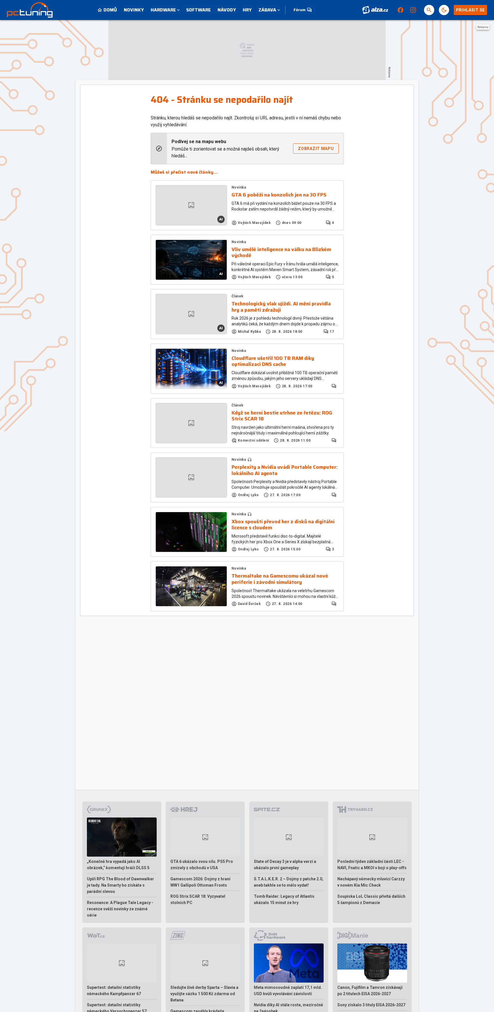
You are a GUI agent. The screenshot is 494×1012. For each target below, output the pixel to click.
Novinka (239, 187)
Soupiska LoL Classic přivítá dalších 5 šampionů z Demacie (371, 899)
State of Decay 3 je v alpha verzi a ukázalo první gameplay (285, 864)
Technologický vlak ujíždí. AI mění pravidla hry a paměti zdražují (281, 307)
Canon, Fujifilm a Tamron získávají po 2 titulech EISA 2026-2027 (370, 990)
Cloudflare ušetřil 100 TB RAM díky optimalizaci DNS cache (273, 361)
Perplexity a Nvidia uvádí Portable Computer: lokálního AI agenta (285, 470)
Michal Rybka (249, 332)
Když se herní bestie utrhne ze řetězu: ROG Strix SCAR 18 (282, 416)
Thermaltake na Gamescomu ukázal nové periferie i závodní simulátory (280, 579)
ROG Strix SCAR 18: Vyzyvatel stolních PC (197, 899)
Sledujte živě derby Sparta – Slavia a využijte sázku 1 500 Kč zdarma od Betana (204, 993)
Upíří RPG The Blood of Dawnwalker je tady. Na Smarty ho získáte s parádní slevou (120, 885)
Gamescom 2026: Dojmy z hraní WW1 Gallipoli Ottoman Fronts (200, 882)
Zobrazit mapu (316, 148)
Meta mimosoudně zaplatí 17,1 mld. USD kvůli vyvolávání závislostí (288, 990)
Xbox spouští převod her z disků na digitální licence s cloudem (283, 525)
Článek (238, 296)
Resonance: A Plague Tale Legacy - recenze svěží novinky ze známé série (120, 908)
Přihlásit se (470, 10)
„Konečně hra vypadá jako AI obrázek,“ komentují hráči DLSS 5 (118, 864)
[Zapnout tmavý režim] (444, 10)
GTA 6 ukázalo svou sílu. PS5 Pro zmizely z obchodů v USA (201, 864)
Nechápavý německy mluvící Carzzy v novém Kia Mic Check (371, 882)
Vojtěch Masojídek (254, 223)
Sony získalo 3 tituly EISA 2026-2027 (371, 1005)
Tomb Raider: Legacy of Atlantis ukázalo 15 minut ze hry (284, 899)
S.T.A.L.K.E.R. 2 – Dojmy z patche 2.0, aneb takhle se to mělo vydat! (288, 882)
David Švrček (249, 604)
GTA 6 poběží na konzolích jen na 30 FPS (279, 195)
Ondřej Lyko (248, 495)
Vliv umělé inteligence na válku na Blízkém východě (281, 253)
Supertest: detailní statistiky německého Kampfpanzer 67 (114, 990)
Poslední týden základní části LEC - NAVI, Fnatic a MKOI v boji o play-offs (372, 864)
